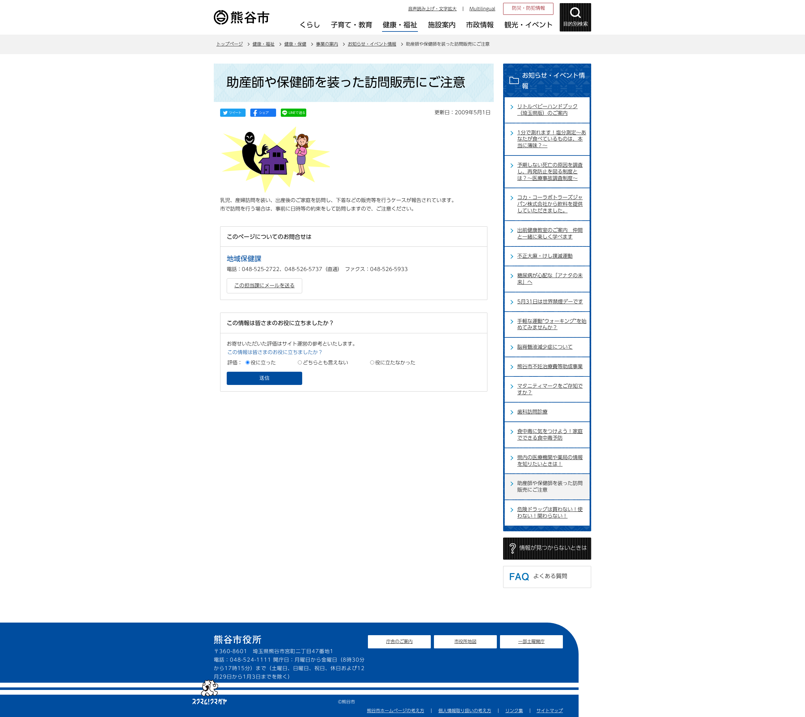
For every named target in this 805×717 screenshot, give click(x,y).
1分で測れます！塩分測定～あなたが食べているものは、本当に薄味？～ (551, 139)
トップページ (229, 44)
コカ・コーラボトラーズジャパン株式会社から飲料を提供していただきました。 (550, 204)
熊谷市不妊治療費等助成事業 (550, 366)
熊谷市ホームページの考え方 (395, 711)
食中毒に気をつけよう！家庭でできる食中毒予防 (550, 434)
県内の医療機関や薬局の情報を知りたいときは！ (550, 460)
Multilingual (482, 9)
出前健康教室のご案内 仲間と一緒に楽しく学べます (550, 233)
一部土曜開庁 (531, 641)
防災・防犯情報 (528, 8)
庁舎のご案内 (399, 641)
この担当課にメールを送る (264, 285)
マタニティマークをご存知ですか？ (550, 389)
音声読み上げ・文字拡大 (432, 9)
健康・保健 (295, 44)
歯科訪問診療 (532, 411)
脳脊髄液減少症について (545, 346)
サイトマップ (549, 711)
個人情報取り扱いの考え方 (464, 711)
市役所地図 (465, 641)
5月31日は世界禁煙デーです (550, 301)
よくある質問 (550, 576)
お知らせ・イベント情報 (372, 44)
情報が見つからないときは (553, 547)
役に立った (263, 362)
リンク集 (514, 711)
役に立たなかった (395, 362)
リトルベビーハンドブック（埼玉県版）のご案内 (547, 110)
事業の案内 (327, 44)
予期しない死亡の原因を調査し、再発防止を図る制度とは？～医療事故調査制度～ (550, 171)
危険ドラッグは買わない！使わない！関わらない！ (550, 512)
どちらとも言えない (325, 362)
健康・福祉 (264, 44)
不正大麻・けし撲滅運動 (545, 255)
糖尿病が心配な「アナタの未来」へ (550, 279)
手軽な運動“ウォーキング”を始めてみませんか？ (551, 324)
